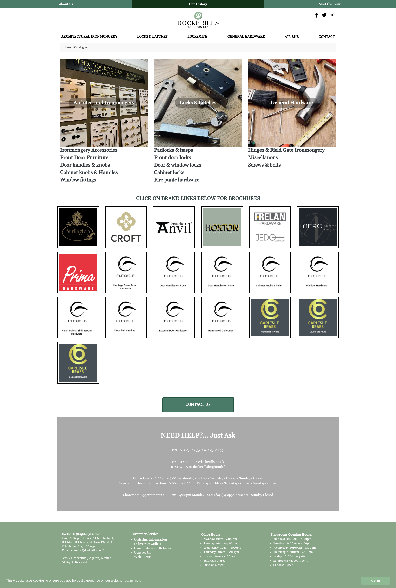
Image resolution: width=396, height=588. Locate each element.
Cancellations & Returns (152, 548)
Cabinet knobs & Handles (89, 172)
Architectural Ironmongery (89, 36)
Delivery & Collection (150, 544)
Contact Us (142, 552)
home (67, 47)
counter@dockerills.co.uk (204, 462)
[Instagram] (332, 15)
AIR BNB (292, 37)
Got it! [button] (375, 580)
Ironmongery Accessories (88, 150)
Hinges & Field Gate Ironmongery (286, 150)
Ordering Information (150, 539)
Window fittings (78, 180)
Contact (327, 37)
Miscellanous (263, 158)
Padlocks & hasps (173, 150)
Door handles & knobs (85, 165)
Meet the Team (330, 4)
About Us (66, 4)
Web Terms (142, 557)
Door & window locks (177, 165)
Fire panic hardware (176, 180)
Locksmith (197, 36)
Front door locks (172, 158)
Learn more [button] (133, 580)
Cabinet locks (169, 172)
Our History (198, 4)
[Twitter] (324, 15)
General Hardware (246, 36)
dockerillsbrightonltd (209, 467)
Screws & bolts (264, 165)
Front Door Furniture (84, 158)
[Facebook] (316, 15)
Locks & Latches (152, 36)
